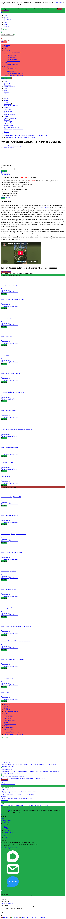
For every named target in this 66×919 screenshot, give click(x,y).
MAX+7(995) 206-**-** (7, 903)
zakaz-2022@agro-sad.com (9, 848)
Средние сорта (8, 717)
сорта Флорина (44, 207)
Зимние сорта (26, 135)
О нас (5, 15)
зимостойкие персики (22, 805)
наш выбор (32, 805)
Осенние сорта (17, 135)
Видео (6, 24)
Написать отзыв (6, 272)
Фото (5, 22)
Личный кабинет (6, 822)
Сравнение (4, 780)
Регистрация (5, 10)
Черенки (6, 26)
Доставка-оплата (9, 21)
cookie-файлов (58, 2)
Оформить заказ (6, 820)
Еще (5, 94)
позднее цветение (42, 805)
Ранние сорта (8, 715)
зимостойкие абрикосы (8, 805)
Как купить (7, 19)
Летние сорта (8, 135)
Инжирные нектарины (11, 711)
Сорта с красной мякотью (39, 135)
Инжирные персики (10, 720)
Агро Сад (7, 810)
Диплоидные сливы (10, 724)
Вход (59, 9)
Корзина (3, 818)
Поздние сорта (8, 718)
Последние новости (7, 787)
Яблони (10, 146)
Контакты (7, 17)
